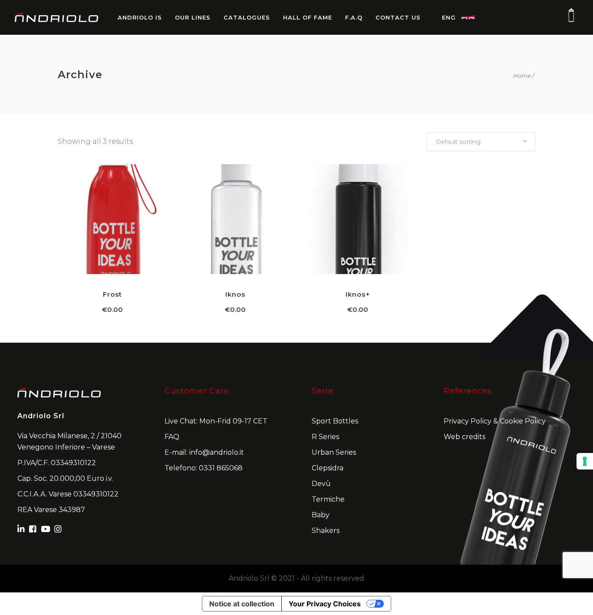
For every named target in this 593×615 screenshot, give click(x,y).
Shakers (325, 530)
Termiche (328, 499)
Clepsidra (327, 468)
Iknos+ (358, 294)
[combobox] (481, 141)
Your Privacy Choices (325, 603)
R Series (325, 437)
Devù (321, 483)
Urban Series (334, 452)
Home (522, 76)
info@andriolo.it (216, 452)
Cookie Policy (523, 421)
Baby (320, 515)
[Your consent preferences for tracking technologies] (585, 461)
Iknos (235, 294)
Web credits (464, 437)
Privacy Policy (467, 421)
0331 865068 (221, 468)
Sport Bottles (335, 421)
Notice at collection (241, 603)
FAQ (172, 437)
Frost (112, 294)
